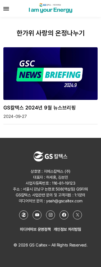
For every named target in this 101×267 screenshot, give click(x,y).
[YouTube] (37, 214)
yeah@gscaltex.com (64, 200)
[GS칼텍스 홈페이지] (23, 214)
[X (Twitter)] (77, 214)
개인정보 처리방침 (67, 229)
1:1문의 (79, 194)
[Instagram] (50, 214)
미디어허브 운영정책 (35, 229)
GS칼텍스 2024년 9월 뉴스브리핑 (39, 108)
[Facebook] (63, 214)
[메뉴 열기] (6, 8)
